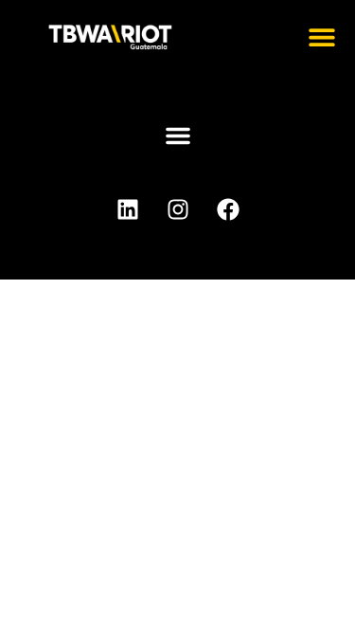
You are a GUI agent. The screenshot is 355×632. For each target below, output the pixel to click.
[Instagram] (178, 209)
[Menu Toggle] (322, 37)
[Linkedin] (128, 209)
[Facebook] (228, 209)
